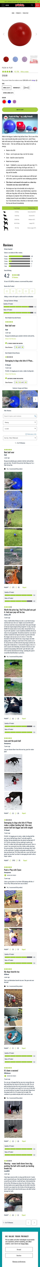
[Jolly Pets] (20, 5)
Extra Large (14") (8, 93)
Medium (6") (16, 88)
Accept (19, 1249)
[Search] (33, 5)
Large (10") (26, 88)
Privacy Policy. (25, 1243)
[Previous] (4, 34)
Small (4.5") (6, 88)
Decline (19, 1255)
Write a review (25, 71)
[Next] (36, 34)
